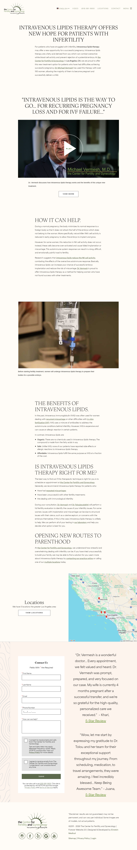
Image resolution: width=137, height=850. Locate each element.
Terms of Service (46, 787)
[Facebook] (30, 836)
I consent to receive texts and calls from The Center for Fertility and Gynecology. (42, 746)
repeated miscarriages (56, 490)
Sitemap (72, 838)
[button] (63, 8)
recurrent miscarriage (55, 419)
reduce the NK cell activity (83, 257)
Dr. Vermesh (82, 268)
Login (93, 838)
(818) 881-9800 (45, 783)
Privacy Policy (34, 752)
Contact (115, 8)
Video (75, 8)
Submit (41, 776)
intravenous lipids (64, 257)
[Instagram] (22, 836)
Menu (126, 8)
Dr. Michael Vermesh (64, 67)
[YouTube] (54, 836)
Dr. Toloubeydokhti (80, 504)
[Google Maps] (46, 836)
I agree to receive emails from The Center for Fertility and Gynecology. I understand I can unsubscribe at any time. (43, 764)
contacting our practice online (79, 558)
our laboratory (80, 522)
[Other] (38, 836)
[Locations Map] (102, 607)
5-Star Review (95, 720)
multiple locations (52, 561)
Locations (103, 8)
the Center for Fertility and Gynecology (77, 482)
